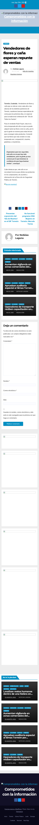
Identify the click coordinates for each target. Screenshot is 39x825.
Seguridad (29, 258)
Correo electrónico (10, 390)
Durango (6, 686)
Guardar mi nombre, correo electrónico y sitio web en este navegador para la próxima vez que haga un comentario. (19, 415)
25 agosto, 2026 (10, 697)
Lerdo (21, 686)
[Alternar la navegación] (36, 30)
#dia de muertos (28, 71)
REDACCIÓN (20, 270)
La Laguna (22, 258)
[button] (31, 30)
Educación (15, 258)
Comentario (7, 341)
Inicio (5, 816)
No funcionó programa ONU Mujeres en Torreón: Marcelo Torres (28, 218)
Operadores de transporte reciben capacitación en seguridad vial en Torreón (19, 309)
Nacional (6, 688)
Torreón (6, 43)
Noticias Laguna (18, 69)
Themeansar (19, 811)
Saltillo (21, 283)
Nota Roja (13, 688)
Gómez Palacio (14, 686)
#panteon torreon (16, 74)
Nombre (6, 381)
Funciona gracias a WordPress (13, 809)
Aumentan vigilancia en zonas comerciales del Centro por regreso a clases (18, 716)
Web (4, 400)
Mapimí (26, 686)
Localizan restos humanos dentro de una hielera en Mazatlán (17, 694)
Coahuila (7, 258)
